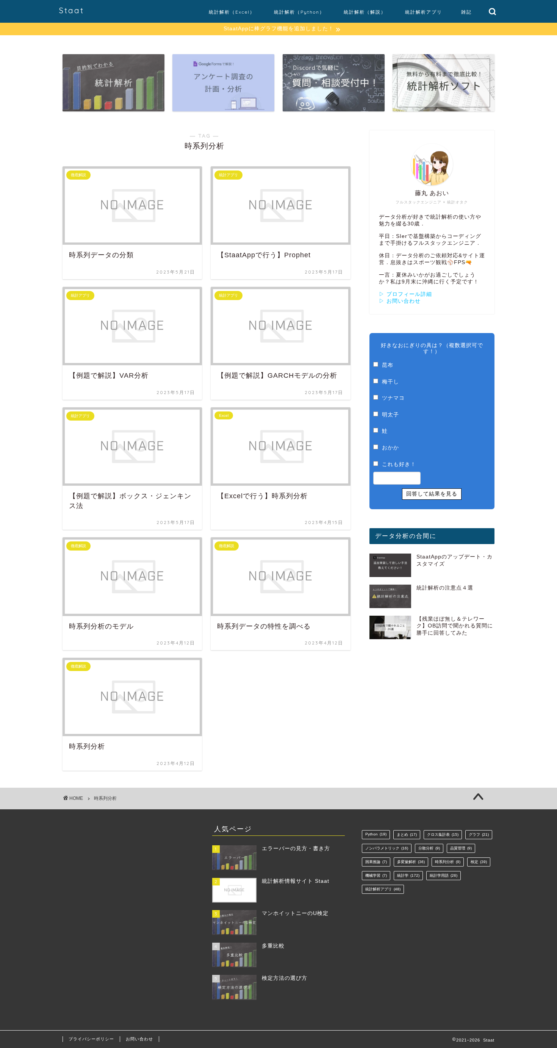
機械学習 (376, 875)
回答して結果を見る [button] (431, 494)
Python (375, 834)
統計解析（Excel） (232, 12)
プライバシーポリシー (91, 1039)
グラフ (479, 834)
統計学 (408, 875)
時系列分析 (447, 862)
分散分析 (429, 848)
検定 (479, 862)
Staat (71, 10)
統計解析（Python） (299, 12)
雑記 (466, 12)
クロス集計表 (442, 834)
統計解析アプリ (423, 12)
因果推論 (376, 862)
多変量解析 (411, 862)
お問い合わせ (139, 1039)
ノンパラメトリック (386, 848)
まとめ (407, 834)
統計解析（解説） (365, 12)
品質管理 (461, 848)
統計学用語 (443, 875)
